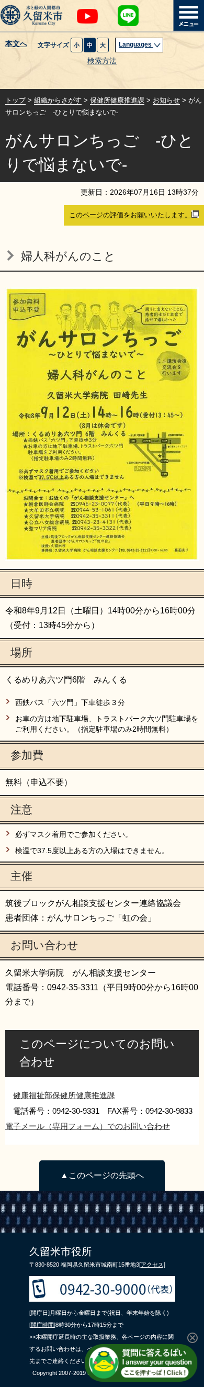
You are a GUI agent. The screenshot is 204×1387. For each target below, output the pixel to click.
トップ (15, 100)
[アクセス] (152, 1264)
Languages (136, 44)
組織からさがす (58, 100)
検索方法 (102, 61)
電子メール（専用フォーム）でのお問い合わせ (87, 1126)
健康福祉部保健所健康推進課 (64, 1095)
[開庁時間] (42, 1325)
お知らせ (166, 100)
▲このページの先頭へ (102, 1175)
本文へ (16, 44)
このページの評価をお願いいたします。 (130, 215)
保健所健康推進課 (117, 100)
